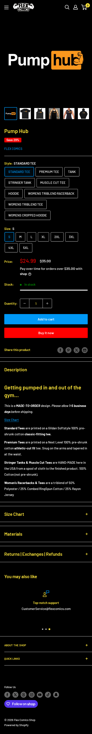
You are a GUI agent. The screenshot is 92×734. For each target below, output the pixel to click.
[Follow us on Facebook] (7, 695)
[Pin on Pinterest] (68, 350)
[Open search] (67, 7)
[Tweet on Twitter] (77, 350)
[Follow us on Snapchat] (56, 695)
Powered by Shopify (16, 725)
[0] (84, 7)
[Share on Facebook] (60, 350)
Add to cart (46, 319)
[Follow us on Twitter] (15, 695)
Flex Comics (13, 149)
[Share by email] (85, 350)
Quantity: (10, 303)
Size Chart (11, 420)
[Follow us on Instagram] (32, 695)
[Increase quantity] (47, 303)
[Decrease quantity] (24, 303)
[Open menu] (6, 7)
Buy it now (46, 333)
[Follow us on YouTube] (40, 695)
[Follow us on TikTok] (48, 695)
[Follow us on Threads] (24, 695)
